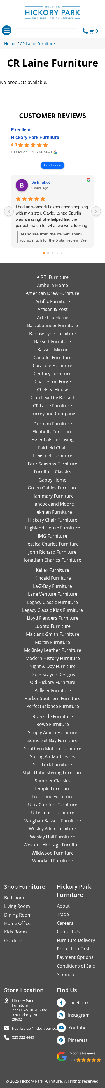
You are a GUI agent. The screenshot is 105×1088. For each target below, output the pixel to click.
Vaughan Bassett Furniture (52, 821)
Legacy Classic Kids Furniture (52, 610)
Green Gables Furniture (53, 488)
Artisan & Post (53, 309)
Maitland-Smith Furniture (52, 634)
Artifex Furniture (52, 301)
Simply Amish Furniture (52, 732)
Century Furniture (52, 373)
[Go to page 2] (52, 253)
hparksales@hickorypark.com (36, 1028)
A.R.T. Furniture (53, 277)
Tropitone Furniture (52, 796)
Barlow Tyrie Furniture (52, 333)
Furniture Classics (52, 472)
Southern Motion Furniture (52, 748)
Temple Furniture (52, 788)
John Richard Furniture (52, 552)
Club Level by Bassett (53, 397)
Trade (63, 914)
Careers (65, 923)
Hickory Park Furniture (35, 137)
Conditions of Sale (76, 966)
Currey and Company (52, 413)
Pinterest (77, 1040)
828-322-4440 (23, 1037)
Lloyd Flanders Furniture (52, 618)
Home (9, 43)
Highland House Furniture (52, 528)
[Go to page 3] (57, 253)
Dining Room (18, 915)
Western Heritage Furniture (53, 845)
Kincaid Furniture (52, 578)
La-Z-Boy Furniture (52, 586)
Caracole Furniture (52, 365)
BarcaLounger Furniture (52, 325)
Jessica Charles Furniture (53, 544)
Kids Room (15, 932)
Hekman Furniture (52, 512)
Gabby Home (52, 480)
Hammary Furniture (53, 496)
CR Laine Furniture (37, 43)
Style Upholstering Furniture (53, 772)
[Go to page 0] (44, 253)
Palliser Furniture (52, 690)
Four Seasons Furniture (52, 464)
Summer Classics (53, 781)
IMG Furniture (52, 536)
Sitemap (65, 974)
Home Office (17, 923)
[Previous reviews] (9, 211)
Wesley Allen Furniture (52, 828)
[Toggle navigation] (6, 30)
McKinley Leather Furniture (52, 650)
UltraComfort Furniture (52, 804)
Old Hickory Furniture (52, 682)
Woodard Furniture (52, 861)
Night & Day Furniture (52, 666)
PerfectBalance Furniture (52, 706)
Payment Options (75, 957)
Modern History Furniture (52, 658)
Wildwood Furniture (53, 853)
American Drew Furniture (52, 293)
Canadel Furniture (53, 357)
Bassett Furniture (52, 341)
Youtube (78, 1028)
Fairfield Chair (52, 448)
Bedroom (14, 898)
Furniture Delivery (76, 940)
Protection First (73, 949)
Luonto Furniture (52, 626)
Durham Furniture (52, 424)
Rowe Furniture (52, 724)
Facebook (78, 1002)
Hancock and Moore (52, 504)
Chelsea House (52, 389)
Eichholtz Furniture (52, 431)
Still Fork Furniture (52, 764)
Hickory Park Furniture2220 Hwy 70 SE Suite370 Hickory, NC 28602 (29, 1010)
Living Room (17, 906)
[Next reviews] (96, 211)
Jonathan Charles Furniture (52, 560)
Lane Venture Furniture (52, 594)
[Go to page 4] (61, 253)
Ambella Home (52, 285)
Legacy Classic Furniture (52, 602)
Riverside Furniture (52, 716)
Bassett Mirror (52, 349)
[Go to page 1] (48, 253)
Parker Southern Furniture (53, 698)
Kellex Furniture (52, 570)
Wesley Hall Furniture (52, 837)
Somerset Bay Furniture (52, 740)
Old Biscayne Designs (52, 674)
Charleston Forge (52, 381)
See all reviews (52, 165)
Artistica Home (52, 317)
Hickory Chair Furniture (52, 520)
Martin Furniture (52, 642)
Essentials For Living (52, 439)
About (63, 906)
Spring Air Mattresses (52, 756)
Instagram (79, 1015)
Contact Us (68, 931)
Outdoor (13, 940)
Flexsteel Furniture (52, 455)
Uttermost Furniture (52, 812)
